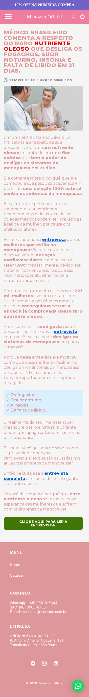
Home (15, 564)
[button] (8, 16)
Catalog (16, 575)
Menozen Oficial (51, 683)
